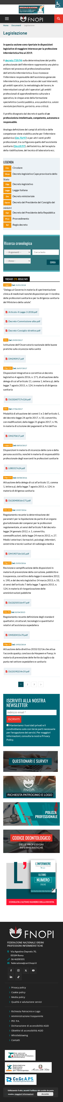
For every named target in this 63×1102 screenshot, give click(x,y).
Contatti (15, 1040)
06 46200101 (18, 959)
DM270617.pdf (16, 435)
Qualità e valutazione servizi (26, 1001)
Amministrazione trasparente (27, 1016)
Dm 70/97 (20, 137)
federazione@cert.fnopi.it (24, 963)
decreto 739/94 (13, 60)
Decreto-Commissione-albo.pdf (24, 321)
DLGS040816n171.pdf (19, 500)
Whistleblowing (19, 1035)
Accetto (45, 1094)
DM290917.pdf (16, 358)
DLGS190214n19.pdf (18, 671)
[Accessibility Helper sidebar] (59, 4)
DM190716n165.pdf (18, 553)
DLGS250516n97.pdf (18, 602)
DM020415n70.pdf (18, 635)
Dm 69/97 (19, 146)
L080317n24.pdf (16, 468)
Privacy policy (18, 987)
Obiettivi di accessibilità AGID (27, 1030)
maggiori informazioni (24, 1094)
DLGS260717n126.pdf (19, 399)
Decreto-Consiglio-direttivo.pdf (24, 330)
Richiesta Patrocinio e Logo (25, 1011)
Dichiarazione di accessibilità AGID (30, 1025)
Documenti (16, 25)
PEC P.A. (15, 1020)
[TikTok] (18, 977)
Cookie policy (18, 992)
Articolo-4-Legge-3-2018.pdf (22, 312)
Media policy (18, 997)
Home (5, 25)
